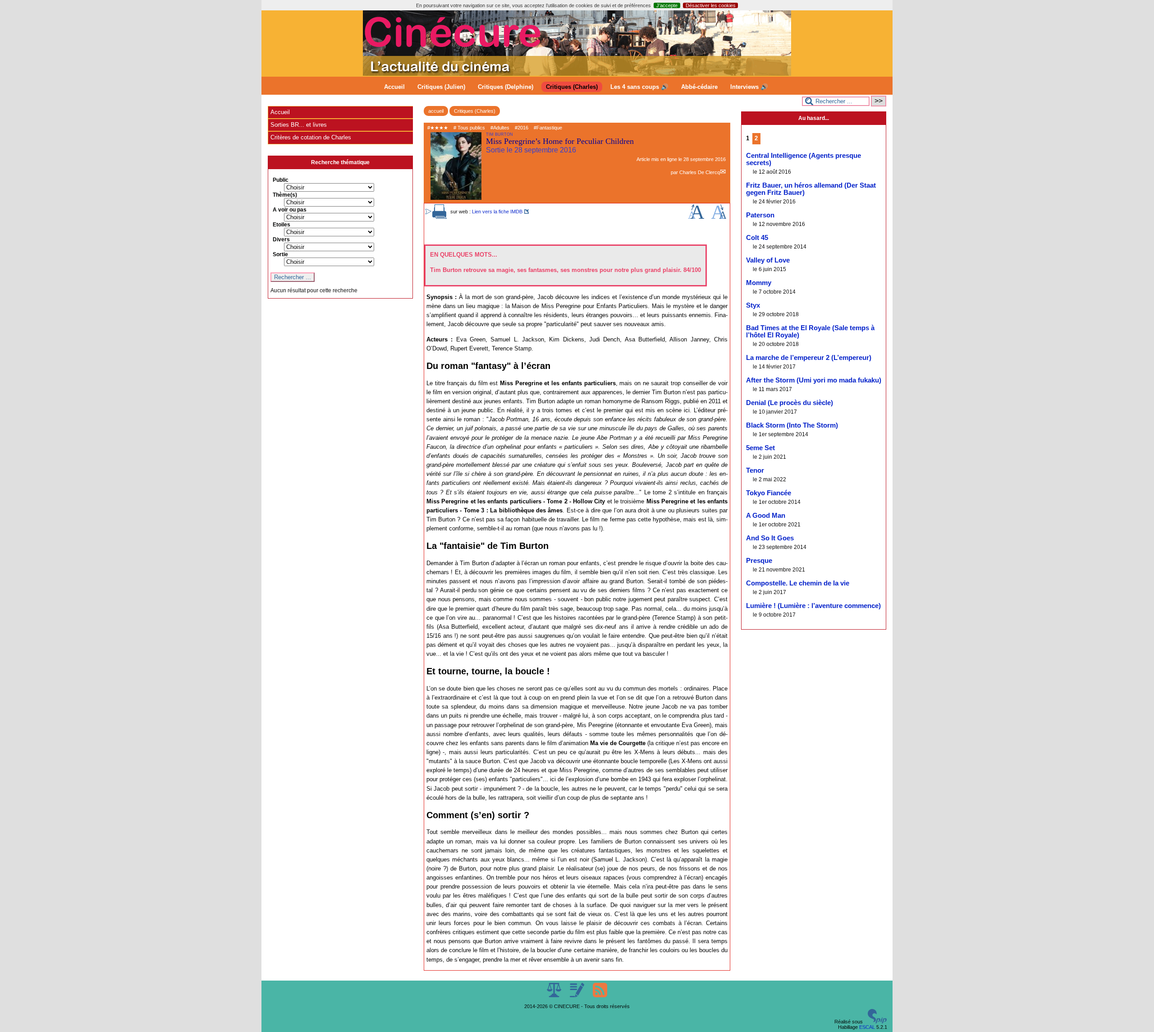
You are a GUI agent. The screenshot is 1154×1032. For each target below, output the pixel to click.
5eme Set (760, 448)
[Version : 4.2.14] (877, 1021)
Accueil (394, 86)
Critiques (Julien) (441, 86)
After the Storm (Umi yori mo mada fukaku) (813, 380)
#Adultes (499, 127)
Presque (759, 560)
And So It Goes (770, 538)
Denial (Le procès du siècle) (789, 402)
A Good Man (765, 515)
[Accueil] (577, 74)
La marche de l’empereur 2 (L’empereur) (808, 357)
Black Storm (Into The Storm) (792, 425)
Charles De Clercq (699, 172)
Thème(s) (285, 195)
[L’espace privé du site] (577, 995)
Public (280, 180)
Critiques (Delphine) (505, 86)
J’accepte (667, 5)
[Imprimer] (439, 217)
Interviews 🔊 (749, 86)
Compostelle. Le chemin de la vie (797, 583)
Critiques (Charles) (572, 86)
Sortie (280, 254)
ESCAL (867, 1027)
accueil (436, 111)
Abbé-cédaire (699, 86)
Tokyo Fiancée (768, 493)
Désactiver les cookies (711, 5)
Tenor (755, 470)
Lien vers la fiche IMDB (497, 211)
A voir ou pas (290, 210)
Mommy (758, 282)
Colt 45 (757, 237)
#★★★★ (437, 127)
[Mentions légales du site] (554, 995)
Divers (281, 239)
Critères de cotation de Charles (310, 137)
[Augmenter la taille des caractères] (696, 217)
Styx (753, 305)
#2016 (521, 127)
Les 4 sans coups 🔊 (639, 86)
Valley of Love (768, 260)
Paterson (760, 215)
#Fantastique (548, 127)
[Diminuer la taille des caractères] (718, 217)
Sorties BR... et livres (298, 124)
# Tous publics (469, 127)
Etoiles (281, 224)
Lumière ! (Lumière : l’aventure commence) (813, 605)
